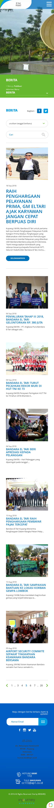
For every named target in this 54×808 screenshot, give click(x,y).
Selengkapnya (17, 258)
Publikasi (14, 86)
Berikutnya (46, 685)
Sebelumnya (7, 685)
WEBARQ (41, 794)
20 (41, 685)
